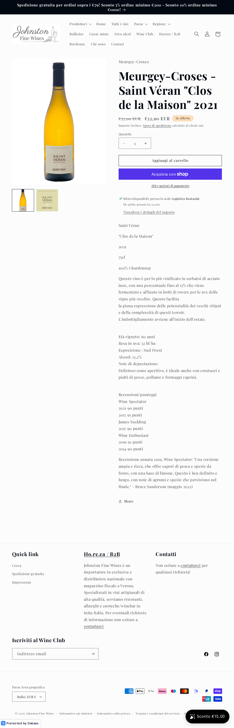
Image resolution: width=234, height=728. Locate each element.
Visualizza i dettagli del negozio (149, 212)
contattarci (94, 626)
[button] (79, 24)
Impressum (21, 582)
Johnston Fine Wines (40, 713)
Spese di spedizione (157, 125)
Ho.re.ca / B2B (102, 554)
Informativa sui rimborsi (75, 713)
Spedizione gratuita (28, 573)
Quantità (125, 134)
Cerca (16, 565)
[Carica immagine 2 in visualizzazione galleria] (47, 200)
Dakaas (33, 723)
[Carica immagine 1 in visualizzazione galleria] (23, 200)
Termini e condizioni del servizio (158, 713)
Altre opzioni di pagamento (170, 185)
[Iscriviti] (93, 653)
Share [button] (128, 501)
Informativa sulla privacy (114, 713)
